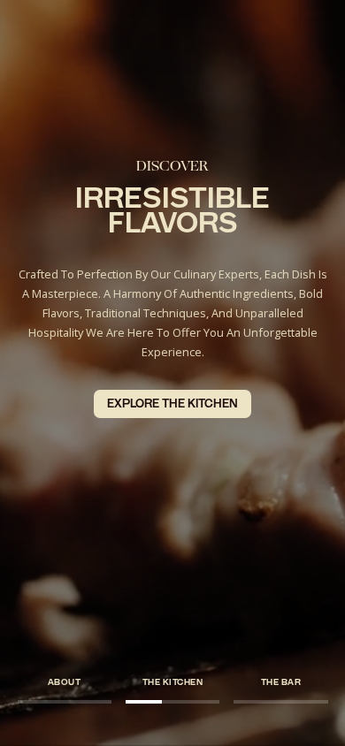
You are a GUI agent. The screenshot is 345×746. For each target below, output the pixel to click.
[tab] (64, 682)
